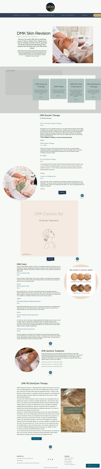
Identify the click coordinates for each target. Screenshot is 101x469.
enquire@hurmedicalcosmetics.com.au (25, 458)
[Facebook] (50, 459)
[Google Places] (48, 459)
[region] (41, 89)
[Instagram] (52, 459)
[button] (83, 430)
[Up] (82, 195)
